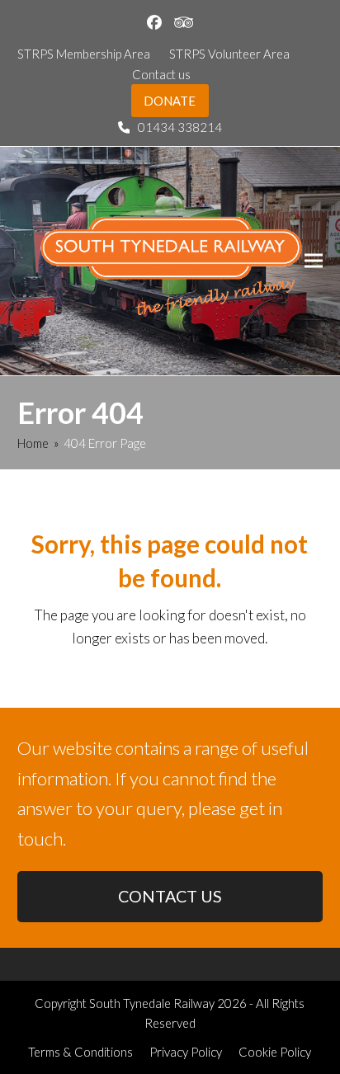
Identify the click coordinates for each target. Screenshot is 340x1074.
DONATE (170, 100)
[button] (314, 261)
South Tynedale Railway (152, 1003)
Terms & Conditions (80, 1051)
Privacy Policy (185, 1051)
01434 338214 (180, 127)
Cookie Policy (274, 1051)
